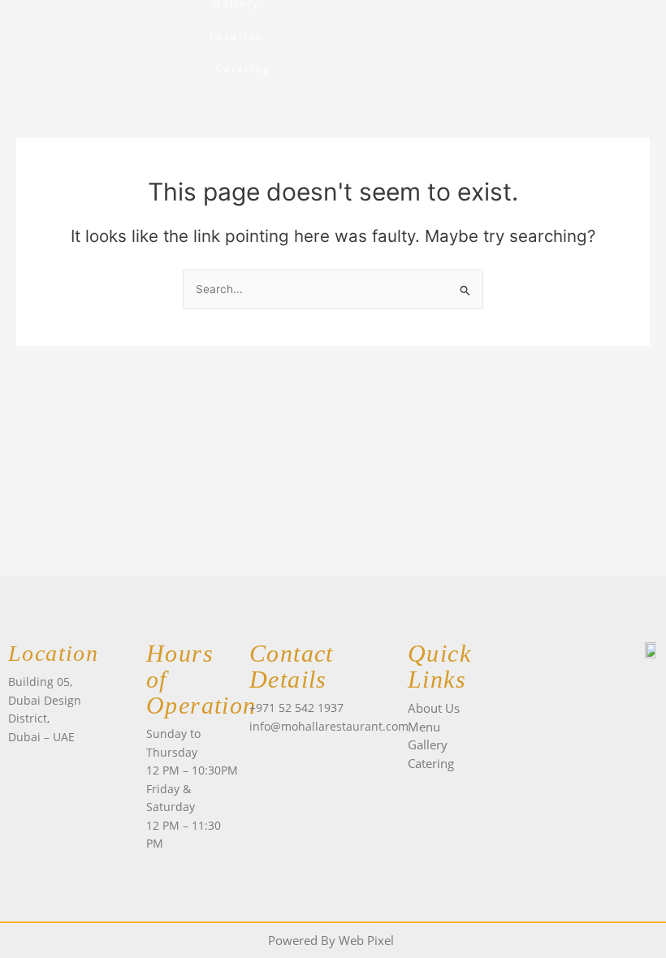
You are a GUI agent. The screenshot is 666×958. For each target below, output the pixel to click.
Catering (242, 69)
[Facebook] (261, 756)
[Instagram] (290, 756)
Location (237, 36)
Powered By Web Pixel (331, 940)
